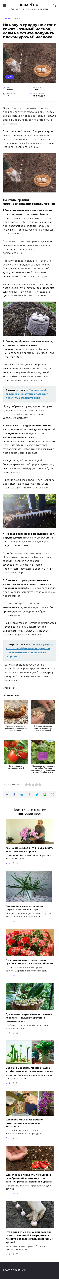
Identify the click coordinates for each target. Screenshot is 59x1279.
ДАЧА (9, 77)
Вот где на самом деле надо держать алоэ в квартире (24, 908)
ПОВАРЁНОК (29, 5)
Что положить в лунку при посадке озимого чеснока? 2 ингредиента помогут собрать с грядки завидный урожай (29, 1237)
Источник (9, 688)
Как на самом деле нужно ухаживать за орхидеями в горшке (29, 850)
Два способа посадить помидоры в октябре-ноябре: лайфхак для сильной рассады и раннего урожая (29, 1178)
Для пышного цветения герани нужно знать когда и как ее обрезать (30, 962)
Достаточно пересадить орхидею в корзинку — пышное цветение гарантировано (29, 1017)
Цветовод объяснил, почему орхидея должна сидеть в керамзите (24, 1123)
